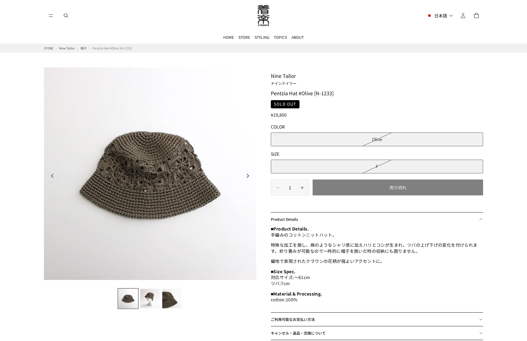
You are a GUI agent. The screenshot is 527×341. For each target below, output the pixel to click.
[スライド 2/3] (150, 298)
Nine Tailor (283, 78)
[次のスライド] (249, 176)
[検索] (66, 15)
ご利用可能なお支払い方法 (293, 319)
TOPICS (280, 37)
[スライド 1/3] (128, 298)
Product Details (284, 219)
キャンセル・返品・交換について (298, 333)
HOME (228, 37)
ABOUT (298, 37)
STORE (244, 37)
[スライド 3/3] (172, 298)
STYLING (262, 37)
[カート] (476, 15)
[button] (440, 15)
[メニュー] (51, 16)
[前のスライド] (50, 176)
